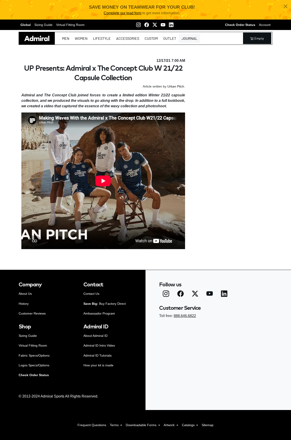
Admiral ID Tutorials (97, 355)
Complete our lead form (122, 13)
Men (65, 38)
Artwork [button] (170, 425)
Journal (189, 38)
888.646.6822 (185, 316)
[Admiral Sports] (37, 38)
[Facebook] (147, 25)
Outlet (169, 38)
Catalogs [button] (189, 425)
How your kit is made (98, 365)
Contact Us (91, 293)
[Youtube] (163, 25)
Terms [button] (115, 425)
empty (259, 38)
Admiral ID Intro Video (99, 345)
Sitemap (207, 425)
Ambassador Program (99, 313)
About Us (25, 293)
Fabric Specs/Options (34, 355)
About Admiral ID (95, 336)
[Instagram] (138, 25)
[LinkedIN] (171, 25)
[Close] (285, 6)
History (24, 303)
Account (265, 25)
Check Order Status (240, 25)
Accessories (127, 38)
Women (81, 38)
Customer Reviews (32, 313)
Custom (151, 38)
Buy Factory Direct (104, 303)
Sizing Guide (43, 25)
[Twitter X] (155, 25)
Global (25, 25)
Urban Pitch (175, 86)
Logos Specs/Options (34, 365)
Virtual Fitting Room (70, 25)
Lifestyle (102, 38)
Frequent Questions (92, 425)
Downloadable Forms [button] (141, 425)
